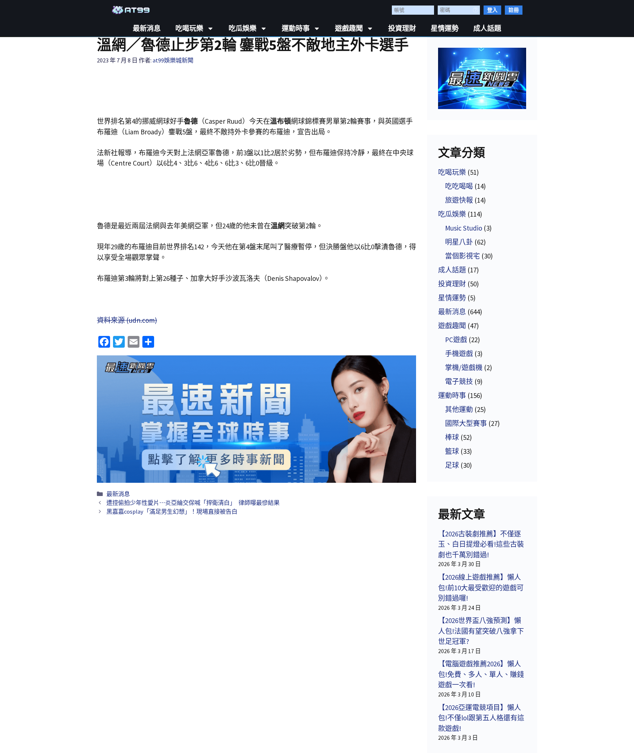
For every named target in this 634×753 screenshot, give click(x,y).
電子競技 (459, 381)
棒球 (452, 437)
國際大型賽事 (466, 423)
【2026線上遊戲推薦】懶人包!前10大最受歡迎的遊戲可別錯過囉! (481, 587)
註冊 (514, 10)
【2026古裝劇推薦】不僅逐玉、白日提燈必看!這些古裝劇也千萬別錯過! (481, 544)
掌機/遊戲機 (463, 367)
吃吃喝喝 (459, 186)
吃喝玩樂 (189, 28)
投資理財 (402, 28)
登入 (492, 10)
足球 (452, 465)
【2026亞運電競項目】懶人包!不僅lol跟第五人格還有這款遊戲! (481, 718)
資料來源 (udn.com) (127, 320)
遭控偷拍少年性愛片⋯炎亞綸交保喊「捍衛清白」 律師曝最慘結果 (193, 502)
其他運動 (459, 409)
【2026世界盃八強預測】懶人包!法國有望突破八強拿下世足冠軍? (481, 631)
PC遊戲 (456, 339)
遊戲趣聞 (349, 28)
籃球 (452, 451)
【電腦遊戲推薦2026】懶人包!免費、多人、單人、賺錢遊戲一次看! (481, 674)
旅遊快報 (459, 200)
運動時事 (296, 28)
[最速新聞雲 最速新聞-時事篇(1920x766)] (256, 419)
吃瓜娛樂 (242, 28)
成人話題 (487, 28)
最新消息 (147, 28)
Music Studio (463, 228)
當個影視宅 (462, 255)
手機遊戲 (459, 353)
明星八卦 (459, 242)
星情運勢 (445, 28)
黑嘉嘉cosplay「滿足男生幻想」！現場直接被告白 (171, 511)
